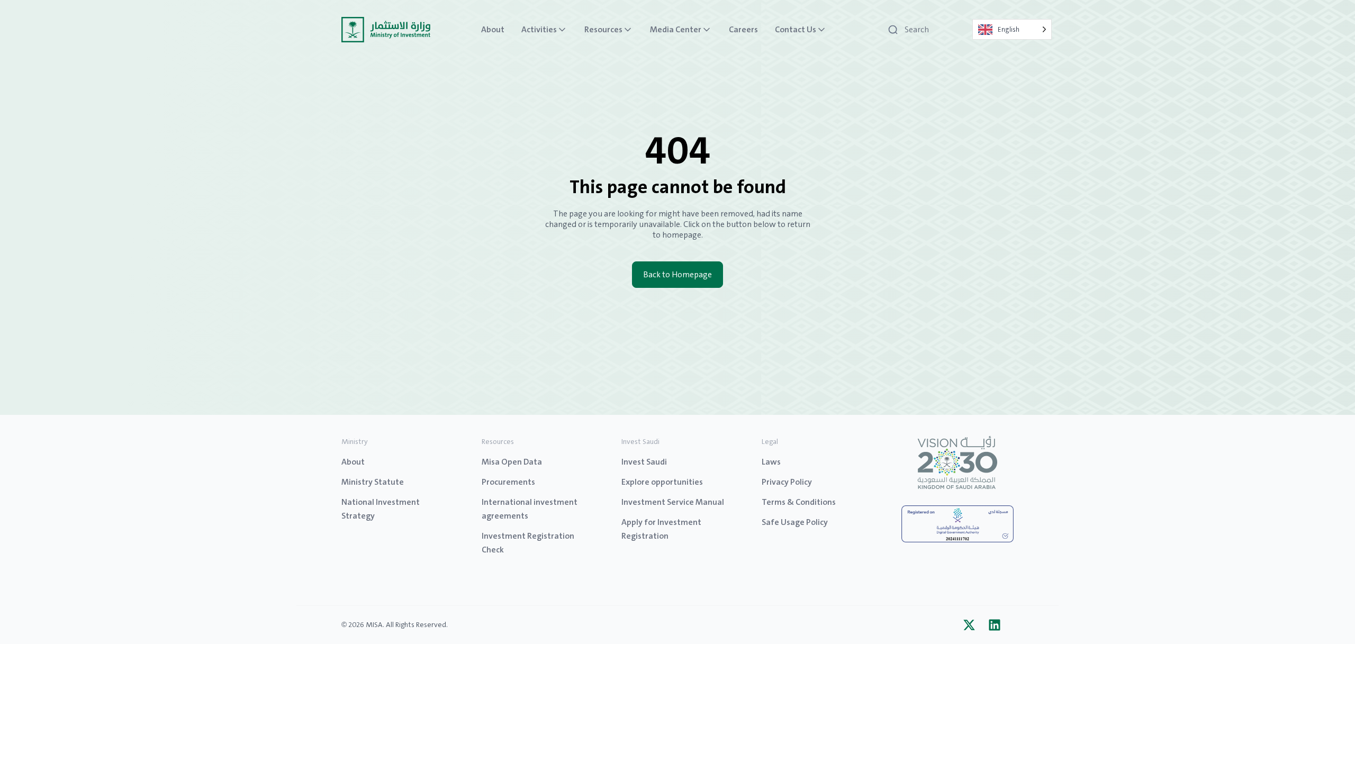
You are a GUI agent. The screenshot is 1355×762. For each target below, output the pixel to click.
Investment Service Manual (672, 501)
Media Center (675, 29)
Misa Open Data (512, 461)
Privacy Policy (787, 481)
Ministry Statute (372, 481)
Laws (771, 461)
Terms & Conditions (799, 501)
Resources (603, 29)
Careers (743, 29)
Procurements (508, 481)
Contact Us (795, 29)
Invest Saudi (644, 461)
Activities (539, 29)
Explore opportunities (662, 481)
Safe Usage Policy (795, 522)
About (492, 29)
